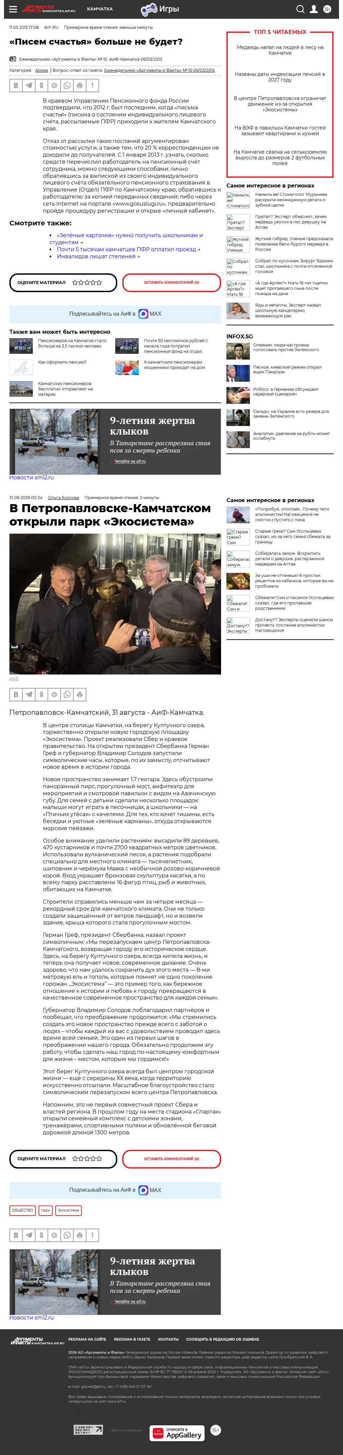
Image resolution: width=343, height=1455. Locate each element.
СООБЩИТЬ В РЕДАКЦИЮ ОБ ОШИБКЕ (222, 1339)
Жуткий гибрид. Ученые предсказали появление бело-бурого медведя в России (294, 244)
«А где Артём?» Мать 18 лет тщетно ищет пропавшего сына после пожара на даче (291, 288)
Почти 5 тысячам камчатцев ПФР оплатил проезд (126, 249)
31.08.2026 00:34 (26, 497)
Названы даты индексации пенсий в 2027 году (280, 77)
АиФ (14, 678)
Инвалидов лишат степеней (96, 256)
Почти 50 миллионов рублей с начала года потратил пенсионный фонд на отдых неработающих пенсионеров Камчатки (161, 348)
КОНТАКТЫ (168, 1339)
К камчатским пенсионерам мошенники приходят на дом (174, 365)
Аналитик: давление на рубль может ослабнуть (291, 436)
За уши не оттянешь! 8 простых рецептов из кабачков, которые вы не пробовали (294, 581)
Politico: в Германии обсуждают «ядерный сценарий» (286, 391)
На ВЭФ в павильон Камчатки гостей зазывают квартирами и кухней (280, 131)
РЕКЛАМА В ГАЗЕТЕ (132, 1339)
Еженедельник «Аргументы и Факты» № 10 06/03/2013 (159, 70)
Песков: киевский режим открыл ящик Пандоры (287, 369)
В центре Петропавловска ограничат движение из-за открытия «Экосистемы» (280, 104)
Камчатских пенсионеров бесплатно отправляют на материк (65, 389)
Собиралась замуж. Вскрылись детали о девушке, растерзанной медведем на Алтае (289, 559)
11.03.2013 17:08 (24, 27)
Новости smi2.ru (31, 477)
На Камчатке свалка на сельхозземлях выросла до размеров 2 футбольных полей (280, 157)
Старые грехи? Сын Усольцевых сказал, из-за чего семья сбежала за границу (292, 536)
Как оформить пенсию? (62, 362)
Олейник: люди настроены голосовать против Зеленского (286, 347)
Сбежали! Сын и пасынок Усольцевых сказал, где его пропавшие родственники (294, 603)
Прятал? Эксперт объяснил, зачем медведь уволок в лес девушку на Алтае (291, 222)
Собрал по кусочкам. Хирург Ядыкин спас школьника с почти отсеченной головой (294, 266)
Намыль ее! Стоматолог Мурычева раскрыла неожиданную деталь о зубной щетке (291, 200)
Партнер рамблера (126, 1430)
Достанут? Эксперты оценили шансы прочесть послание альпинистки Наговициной (294, 625)
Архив (41, 70)
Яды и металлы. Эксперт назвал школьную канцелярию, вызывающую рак (288, 310)
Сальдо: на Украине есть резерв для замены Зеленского (291, 414)
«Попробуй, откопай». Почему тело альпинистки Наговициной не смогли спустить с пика (292, 514)
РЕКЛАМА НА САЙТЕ (87, 1339)
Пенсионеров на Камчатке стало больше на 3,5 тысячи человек (72, 343)
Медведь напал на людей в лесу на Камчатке (280, 50)
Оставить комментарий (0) (171, 282)
